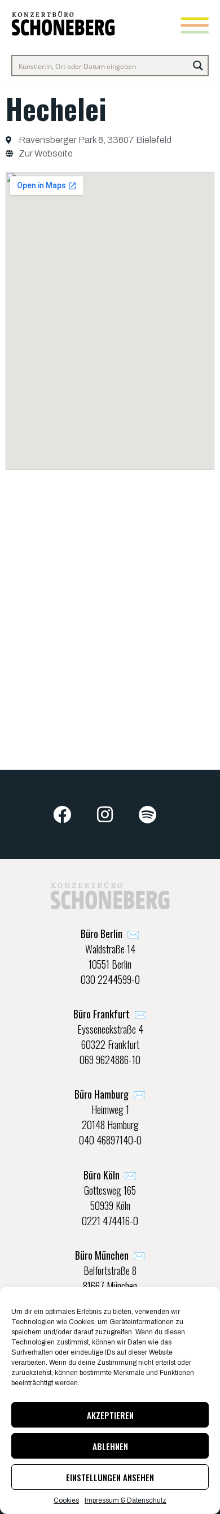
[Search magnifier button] (198, 65)
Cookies (66, 1500)
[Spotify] (147, 814)
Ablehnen (110, 1446)
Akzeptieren (110, 1415)
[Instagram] (105, 814)
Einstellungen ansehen (110, 1477)
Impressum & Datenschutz (125, 1500)
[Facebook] (62, 814)
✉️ (110, 933)
